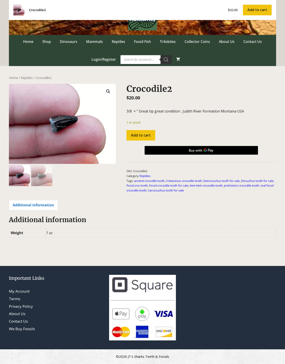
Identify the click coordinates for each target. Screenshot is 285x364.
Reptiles (118, 41)
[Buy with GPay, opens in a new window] (201, 150)
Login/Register (104, 59)
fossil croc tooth (137, 185)
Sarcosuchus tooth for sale (166, 190)
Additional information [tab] (33, 205)
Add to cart (141, 135)
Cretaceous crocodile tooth (184, 181)
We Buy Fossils (22, 328)
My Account (19, 291)
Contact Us (252, 41)
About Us (226, 41)
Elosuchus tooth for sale (257, 181)
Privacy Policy (21, 306)
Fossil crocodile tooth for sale (168, 185)
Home (28, 41)
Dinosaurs (68, 41)
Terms (14, 298)
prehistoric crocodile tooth (241, 185)
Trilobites (168, 41)
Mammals (94, 41)
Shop (46, 41)
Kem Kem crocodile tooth (206, 185)
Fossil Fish (142, 41)
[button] (108, 91)
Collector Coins (197, 41)
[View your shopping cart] (178, 59)
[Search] (166, 59)
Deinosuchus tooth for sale (221, 181)
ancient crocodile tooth (149, 181)
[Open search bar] (193, 59)
